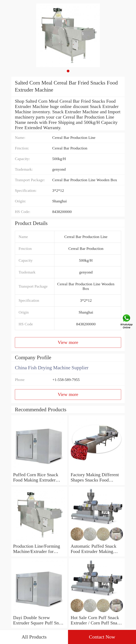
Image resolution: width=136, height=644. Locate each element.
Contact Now (102, 637)
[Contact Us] (127, 322)
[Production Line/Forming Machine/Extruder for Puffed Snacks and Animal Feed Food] (39, 540)
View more (68, 342)
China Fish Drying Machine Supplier (51, 367)
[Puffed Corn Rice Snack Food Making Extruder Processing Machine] (39, 469)
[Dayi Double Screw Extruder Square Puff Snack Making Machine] (39, 612)
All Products (34, 637)
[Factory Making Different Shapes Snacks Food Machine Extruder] (97, 469)
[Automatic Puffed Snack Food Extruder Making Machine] (97, 540)
